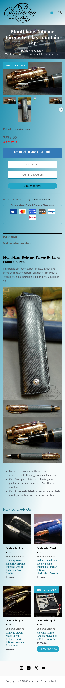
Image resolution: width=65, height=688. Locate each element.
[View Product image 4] (55, 100)
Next (61, 109)
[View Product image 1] (9, 100)
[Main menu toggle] (52, 12)
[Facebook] (29, 668)
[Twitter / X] (36, 668)
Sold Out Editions (43, 199)
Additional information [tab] (17, 243)
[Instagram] (21, 668)
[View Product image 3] (40, 98)
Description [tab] (10, 236)
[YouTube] (44, 668)
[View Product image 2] (24, 109)
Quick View (17, 541)
